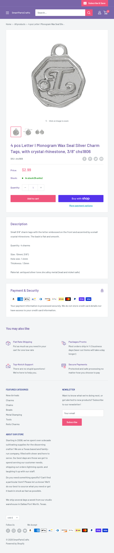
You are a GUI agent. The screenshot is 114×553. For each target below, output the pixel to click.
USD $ (10, 517)
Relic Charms (13, 424)
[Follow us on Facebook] (8, 531)
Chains (9, 405)
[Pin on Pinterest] (90, 158)
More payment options (81, 205)
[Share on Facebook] (84, 158)
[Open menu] (7, 13)
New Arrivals (12, 395)
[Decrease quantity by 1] (25, 187)
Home (8, 24)
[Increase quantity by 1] (41, 187)
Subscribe (72, 422)
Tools (9, 419)
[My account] (99, 12)
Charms (10, 400)
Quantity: (15, 187)
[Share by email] (101, 158)
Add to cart (33, 198)
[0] (105, 12)
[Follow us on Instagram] (14, 531)
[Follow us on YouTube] (25, 531)
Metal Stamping (14, 414)
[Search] (89, 12)
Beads (9, 409)
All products (19, 24)
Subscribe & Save (96, 3)
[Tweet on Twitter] (96, 158)
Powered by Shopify (15, 543)
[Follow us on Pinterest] (19, 531)
